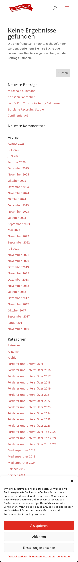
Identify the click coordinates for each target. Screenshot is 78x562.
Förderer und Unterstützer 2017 (29, 376)
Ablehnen (39, 537)
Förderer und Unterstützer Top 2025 (32, 444)
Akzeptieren (39, 525)
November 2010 (18, 329)
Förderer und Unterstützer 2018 (29, 382)
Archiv (12, 357)
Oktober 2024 (17, 199)
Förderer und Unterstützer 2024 (29, 413)
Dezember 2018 (18, 279)
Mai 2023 (14, 230)
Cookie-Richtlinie (17, 556)
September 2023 (19, 224)
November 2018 (18, 286)
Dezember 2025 (18, 168)
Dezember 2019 (18, 267)
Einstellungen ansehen (39, 548)
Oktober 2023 (17, 218)
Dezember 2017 (18, 298)
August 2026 (16, 143)
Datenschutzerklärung (42, 556)
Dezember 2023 (18, 205)
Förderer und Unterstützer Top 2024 (32, 438)
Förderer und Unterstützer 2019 (29, 388)
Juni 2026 (14, 156)
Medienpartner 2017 (21, 450)
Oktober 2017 (17, 310)
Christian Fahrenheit (21, 97)
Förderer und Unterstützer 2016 (29, 370)
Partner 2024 (16, 475)
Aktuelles (14, 345)
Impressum (63, 556)
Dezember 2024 (18, 187)
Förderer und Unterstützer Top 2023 (32, 432)
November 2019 (18, 273)
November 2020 (18, 261)
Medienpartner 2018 (21, 456)
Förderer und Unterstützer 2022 (29, 401)
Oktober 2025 (17, 181)
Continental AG (18, 115)
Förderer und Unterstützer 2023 (29, 407)
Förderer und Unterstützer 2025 (29, 419)
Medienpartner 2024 (21, 463)
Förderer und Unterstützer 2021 (29, 395)
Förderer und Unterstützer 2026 (29, 425)
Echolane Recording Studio (26, 109)
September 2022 (19, 242)
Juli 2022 (13, 249)
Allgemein (14, 351)
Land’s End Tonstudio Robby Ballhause (34, 103)
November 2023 (18, 211)
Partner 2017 (16, 469)
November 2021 (18, 255)
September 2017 (19, 316)
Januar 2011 (16, 323)
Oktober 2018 (17, 292)
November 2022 (18, 236)
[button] (72, 481)
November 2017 (18, 304)
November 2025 (18, 174)
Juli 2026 (13, 150)
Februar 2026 (17, 162)
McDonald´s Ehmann (22, 91)
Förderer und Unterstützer (25, 364)
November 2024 (18, 193)
